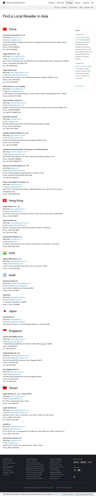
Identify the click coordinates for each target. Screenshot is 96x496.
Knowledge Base (8, 470)
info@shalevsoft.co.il (15, 300)
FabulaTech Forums (8, 472)
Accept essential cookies (84, 494)
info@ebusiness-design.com (17, 286)
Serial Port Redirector (56, 461)
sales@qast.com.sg (14, 374)
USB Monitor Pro (55, 478)
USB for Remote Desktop (33, 463)
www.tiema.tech (15, 184)
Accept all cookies (67, 494)
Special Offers (73, 7)
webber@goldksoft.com (16, 91)
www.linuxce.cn (15, 37)
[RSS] (75, 470)
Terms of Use (60, 487)
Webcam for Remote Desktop (34, 467)
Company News (7, 461)
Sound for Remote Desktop (34, 474)
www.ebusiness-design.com (19, 283)
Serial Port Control (55, 476)
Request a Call (88, 7)
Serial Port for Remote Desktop (35, 470)
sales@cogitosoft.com (15, 211)
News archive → (80, 86)
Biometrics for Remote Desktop (35, 468)
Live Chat (5, 474)
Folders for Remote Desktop (34, 478)
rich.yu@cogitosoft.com (16, 59)
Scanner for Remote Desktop (34, 465)
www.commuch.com (17, 135)
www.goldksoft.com (16, 89)
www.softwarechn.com (18, 103)
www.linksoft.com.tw (17, 426)
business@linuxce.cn (15, 40)
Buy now (57, 7)
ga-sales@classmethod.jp (16, 322)
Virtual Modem (54, 468)
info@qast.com (13, 121)
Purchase (69, 3)
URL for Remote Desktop (33, 476)
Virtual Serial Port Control (57, 474)
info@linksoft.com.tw (15, 429)
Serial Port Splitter (55, 463)
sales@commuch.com (15, 138)
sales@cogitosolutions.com (17, 225)
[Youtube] (79, 470)
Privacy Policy (69, 487)
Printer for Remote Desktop (34, 472)
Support (77, 3)
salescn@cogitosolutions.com (18, 75)
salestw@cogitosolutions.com (18, 412)
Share (77, 462)
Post (91, 462)
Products (51, 3)
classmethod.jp (15, 319)
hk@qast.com (12, 241)
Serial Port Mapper (55, 470)
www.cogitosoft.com (17, 56)
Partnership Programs (9, 463)
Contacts (5, 465)
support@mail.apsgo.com (16, 170)
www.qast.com (15, 119)
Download (60, 3)
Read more (56, 494)
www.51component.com (18, 152)
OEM (81, 7)
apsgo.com (14, 168)
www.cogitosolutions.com (19, 72)
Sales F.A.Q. (6, 468)
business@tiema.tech (15, 187)
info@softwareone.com (15, 264)
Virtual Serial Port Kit (56, 465)
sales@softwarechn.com (16, 105)
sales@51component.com (16, 154)
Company (86, 3)
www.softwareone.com (18, 261)
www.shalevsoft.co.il (17, 297)
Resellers (64, 7)
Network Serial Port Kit (56, 467)
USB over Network (31, 461)
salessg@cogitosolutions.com (18, 358)
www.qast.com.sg (16, 372)
